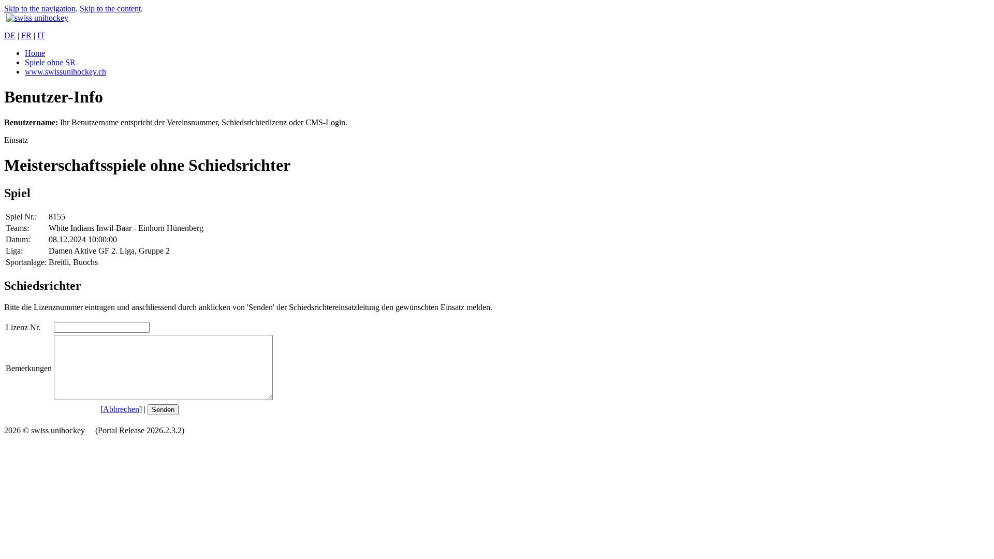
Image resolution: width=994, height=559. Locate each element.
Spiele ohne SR (50, 62)
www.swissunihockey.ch (65, 71)
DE (10, 35)
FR (26, 35)
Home (35, 53)
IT (41, 35)
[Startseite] (37, 17)
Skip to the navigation (40, 8)
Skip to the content (110, 8)
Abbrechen (121, 409)
